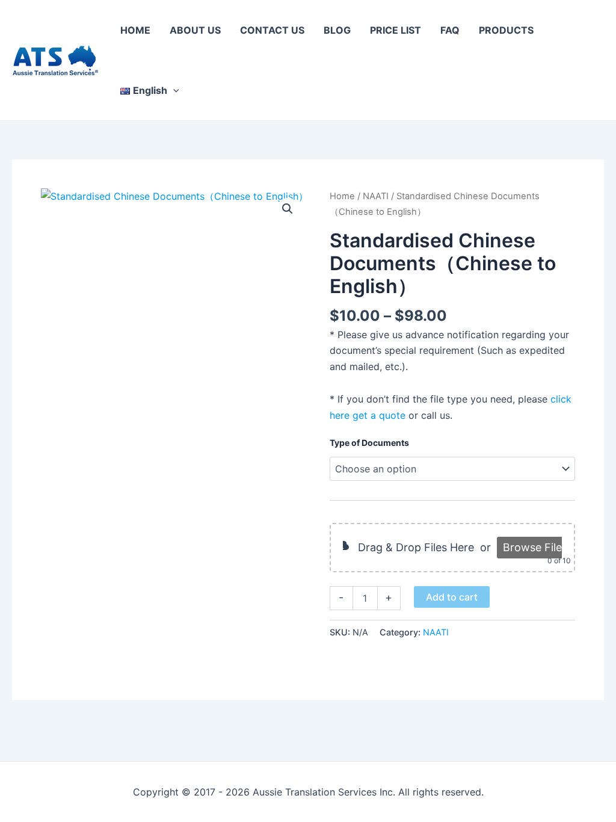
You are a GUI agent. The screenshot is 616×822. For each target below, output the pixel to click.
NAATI (376, 196)
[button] (173, 90)
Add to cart (452, 597)
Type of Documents (369, 442)
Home (342, 196)
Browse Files (535, 547)
